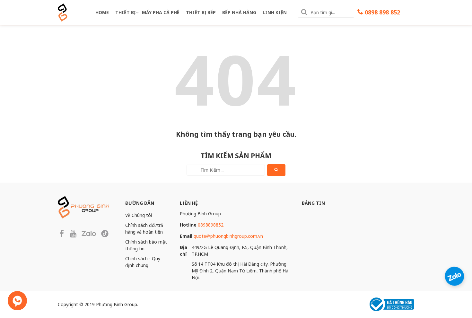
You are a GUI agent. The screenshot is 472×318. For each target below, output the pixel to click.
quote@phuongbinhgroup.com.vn (228, 236)
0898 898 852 (382, 12)
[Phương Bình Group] (62, 12)
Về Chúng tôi (138, 215)
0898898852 (210, 225)
